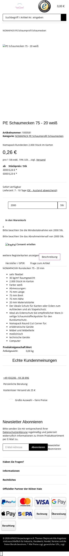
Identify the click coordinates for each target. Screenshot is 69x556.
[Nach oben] (1, 554)
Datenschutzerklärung (15, 432)
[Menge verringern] (5, 205)
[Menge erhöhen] (60, 212)
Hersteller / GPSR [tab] (15, 263)
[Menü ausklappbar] (7, 6)
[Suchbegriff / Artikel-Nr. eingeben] (63, 17)
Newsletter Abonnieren (54, 447)
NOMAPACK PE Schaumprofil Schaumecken (39, 136)
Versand (41, 159)
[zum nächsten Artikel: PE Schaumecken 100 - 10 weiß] (54, 31)
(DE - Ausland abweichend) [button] (42, 190)
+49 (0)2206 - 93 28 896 (16, 377)
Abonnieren (38, 447)
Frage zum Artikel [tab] (40, 263)
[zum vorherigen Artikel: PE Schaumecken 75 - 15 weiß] (48, 31)
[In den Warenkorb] (5, 42)
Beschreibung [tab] (49, 256)
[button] (52, 6)
